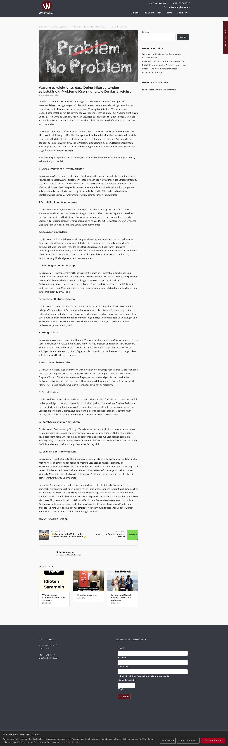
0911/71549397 (181, 3)
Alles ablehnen (188, 740)
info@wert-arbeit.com (48, 658)
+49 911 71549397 (47, 655)
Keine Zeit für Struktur (152, 72)
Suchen (145, 32)
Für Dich (135, 13)
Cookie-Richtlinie (73, 742)
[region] (114, 738)
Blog (170, 13)
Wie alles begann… (150, 57)
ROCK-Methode (153, 13)
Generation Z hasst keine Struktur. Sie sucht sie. (163, 61)
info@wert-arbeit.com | (161, 3)
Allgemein (59, 95)
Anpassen (167, 740)
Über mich (183, 13)
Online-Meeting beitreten (177, 7)
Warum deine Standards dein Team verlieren (162, 54)
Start (41, 27)
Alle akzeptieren (212, 740)
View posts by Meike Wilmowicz (68, 555)
